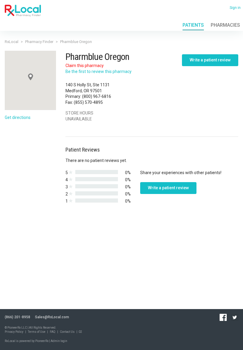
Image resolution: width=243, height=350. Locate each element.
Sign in (235, 8)
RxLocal (11, 41)
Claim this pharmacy (84, 65)
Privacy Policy (14, 331)
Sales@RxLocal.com (52, 317)
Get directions (18, 117)
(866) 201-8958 (17, 317)
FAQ (52, 331)
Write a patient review (210, 60)
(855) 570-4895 (88, 102)
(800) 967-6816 (96, 96)
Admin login (59, 341)
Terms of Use (36, 331)
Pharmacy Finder (39, 41)
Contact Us (67, 331)
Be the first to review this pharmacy (98, 71)
